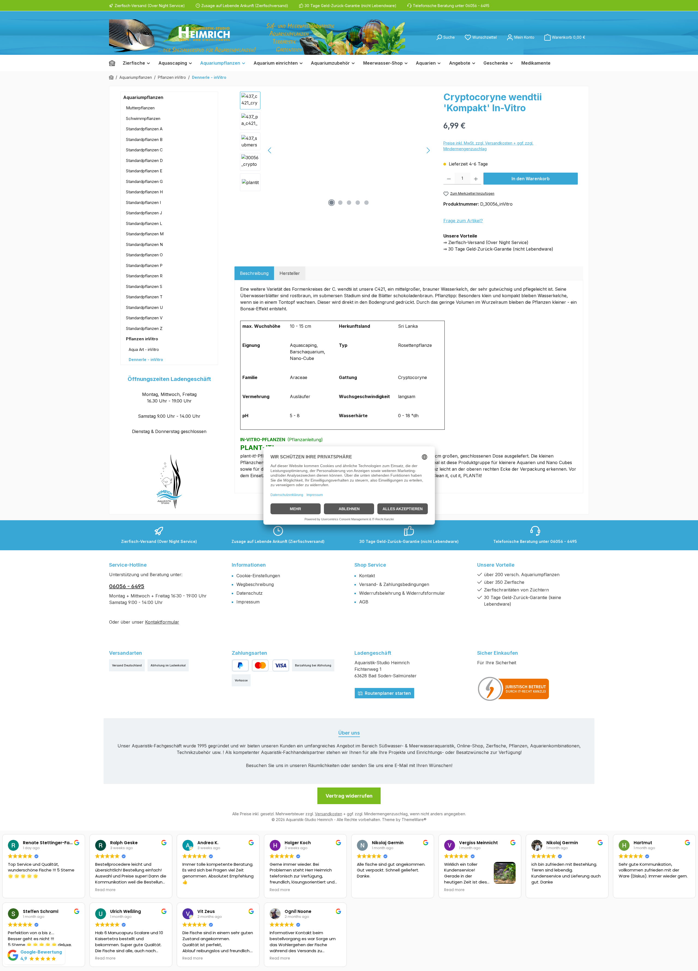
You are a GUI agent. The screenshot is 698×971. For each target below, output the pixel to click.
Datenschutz (249, 593)
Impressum (248, 602)
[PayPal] (240, 665)
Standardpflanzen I (143, 202)
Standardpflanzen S (144, 286)
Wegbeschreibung (255, 584)
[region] (336, 150)
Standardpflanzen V (144, 317)
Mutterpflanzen (140, 107)
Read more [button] (105, 890)
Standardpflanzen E (144, 170)
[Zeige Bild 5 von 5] (366, 202)
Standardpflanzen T (144, 296)
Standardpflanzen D (144, 160)
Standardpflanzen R (144, 275)
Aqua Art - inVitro (144, 349)
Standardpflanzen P (144, 265)
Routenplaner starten (387, 693)
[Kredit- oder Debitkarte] (270, 665)
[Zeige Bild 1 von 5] (331, 202)
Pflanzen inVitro (142, 338)
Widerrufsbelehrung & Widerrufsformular (402, 593)
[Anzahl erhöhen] (476, 179)
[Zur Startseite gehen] (257, 37)
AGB (363, 602)
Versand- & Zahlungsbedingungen (394, 584)
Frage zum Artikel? (463, 220)
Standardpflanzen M (145, 233)
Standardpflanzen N (144, 244)
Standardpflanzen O (144, 254)
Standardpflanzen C (144, 149)
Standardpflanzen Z (144, 328)
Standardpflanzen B (144, 139)
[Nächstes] (428, 150)
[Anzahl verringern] (449, 179)
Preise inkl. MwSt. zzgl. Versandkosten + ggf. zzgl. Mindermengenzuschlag (488, 146)
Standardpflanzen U (144, 307)
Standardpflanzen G (144, 181)
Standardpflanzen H (144, 191)
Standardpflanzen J (144, 212)
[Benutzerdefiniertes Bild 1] (513, 689)
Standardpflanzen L (144, 223)
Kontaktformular (162, 622)
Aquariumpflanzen (143, 97)
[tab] (254, 273)
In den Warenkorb (531, 178)
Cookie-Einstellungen (258, 575)
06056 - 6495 (126, 586)
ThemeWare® (414, 819)
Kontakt (367, 575)
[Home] (114, 63)
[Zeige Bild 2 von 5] (340, 202)
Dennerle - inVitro (146, 359)
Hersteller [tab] (289, 273)
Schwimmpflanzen (143, 118)
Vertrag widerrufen (349, 796)
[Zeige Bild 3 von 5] (349, 202)
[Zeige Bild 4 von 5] (358, 202)
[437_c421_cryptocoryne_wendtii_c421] (349, 150)
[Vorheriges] (270, 150)
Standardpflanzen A (144, 128)
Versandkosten (328, 813)
